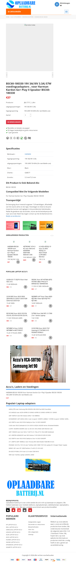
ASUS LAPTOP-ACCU (12, 537)
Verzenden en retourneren (36, 524)
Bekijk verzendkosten (13, 216)
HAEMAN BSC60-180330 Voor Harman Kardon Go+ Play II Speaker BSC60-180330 (34, 392)
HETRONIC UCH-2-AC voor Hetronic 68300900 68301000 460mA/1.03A (29, 250)
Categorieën (15, 12)
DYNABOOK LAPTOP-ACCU (14, 545)
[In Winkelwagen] (18, 262)
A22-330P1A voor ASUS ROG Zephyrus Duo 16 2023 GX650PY (27, 422)
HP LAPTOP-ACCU (11, 525)
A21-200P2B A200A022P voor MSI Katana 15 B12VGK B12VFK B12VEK (30, 435)
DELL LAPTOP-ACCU (12, 527)
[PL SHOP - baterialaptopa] (19, 510)
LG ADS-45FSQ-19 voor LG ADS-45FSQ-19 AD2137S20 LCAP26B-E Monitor (45, 251)
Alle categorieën (16, 17)
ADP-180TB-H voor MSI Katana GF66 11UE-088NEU (24, 416)
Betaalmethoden (33, 527)
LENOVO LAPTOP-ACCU (13, 532)
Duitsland (54, 533)
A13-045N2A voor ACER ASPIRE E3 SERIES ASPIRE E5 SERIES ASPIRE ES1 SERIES (33, 412)
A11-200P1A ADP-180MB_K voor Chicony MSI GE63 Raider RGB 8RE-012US (31, 442)
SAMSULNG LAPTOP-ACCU (14, 530)
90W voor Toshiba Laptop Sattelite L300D (21, 455)
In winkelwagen (14, 122)
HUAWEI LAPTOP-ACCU (13, 540)
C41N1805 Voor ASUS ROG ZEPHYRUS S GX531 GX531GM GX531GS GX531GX (16, 298)
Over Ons (31, 529)
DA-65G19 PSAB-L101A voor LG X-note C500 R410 (24, 451)
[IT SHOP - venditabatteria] (13, 510)
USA (64, 531)
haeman (28, 154)
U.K (68, 531)
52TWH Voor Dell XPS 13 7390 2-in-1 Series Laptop (42, 314)
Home (7, 17)
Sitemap (30, 534)
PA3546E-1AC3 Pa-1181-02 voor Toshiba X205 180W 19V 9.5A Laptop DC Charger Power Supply (38, 445)
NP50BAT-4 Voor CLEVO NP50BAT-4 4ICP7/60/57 (14, 329)
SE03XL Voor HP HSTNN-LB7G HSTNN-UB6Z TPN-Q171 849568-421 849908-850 (42, 282)
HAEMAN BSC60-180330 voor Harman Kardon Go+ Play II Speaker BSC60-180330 (13, 251)
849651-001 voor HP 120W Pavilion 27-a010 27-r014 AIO (26, 448)
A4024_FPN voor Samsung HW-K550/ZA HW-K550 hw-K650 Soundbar (30, 409)
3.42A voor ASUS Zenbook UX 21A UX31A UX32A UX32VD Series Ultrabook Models (34, 425)
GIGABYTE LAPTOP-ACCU (13, 547)
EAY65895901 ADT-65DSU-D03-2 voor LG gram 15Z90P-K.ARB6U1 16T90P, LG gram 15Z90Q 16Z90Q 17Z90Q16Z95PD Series (39, 419)
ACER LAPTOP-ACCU (12, 535)
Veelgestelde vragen (34, 522)
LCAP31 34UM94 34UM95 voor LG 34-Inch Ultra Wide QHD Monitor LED (30, 429)
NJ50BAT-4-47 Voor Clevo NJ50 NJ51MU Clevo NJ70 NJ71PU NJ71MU (42, 298)
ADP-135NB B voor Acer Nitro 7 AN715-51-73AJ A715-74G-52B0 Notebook (31, 432)
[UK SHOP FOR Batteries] (24, 510)
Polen (61, 533)
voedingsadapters (27, 17)
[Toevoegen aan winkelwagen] (25, 287)
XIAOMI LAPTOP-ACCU (13, 542)
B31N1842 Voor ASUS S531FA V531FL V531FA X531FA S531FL (16, 314)
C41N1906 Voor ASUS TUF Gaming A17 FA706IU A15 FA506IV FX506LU (40, 330)
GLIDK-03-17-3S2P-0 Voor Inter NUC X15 (17, 281)
